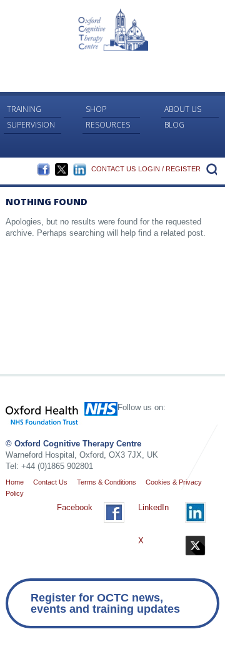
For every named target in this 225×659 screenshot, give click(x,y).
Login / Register (169, 169)
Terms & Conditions (106, 482)
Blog (174, 124)
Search (210, 169)
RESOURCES (108, 124)
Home (15, 482)
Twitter (61, 169)
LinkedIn (79, 169)
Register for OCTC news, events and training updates (105, 603)
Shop (96, 109)
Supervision (31, 124)
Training (24, 109)
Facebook (43, 169)
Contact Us (113, 169)
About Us (182, 109)
